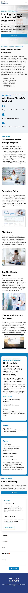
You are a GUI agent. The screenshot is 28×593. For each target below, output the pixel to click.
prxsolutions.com (8, 523)
